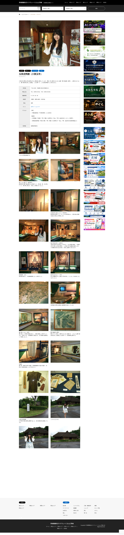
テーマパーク (66, 508)
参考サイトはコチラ (35, 106)
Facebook (21, 517)
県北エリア (71, 2)
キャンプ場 (97, 508)
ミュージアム (35, 70)
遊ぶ (64, 512)
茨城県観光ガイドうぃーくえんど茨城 (62, 523)
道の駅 (64, 505)
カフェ (96, 510)
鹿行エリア (85, 2)
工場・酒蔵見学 (87, 505)
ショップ (86, 508)
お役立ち (65, 510)
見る (41, 70)
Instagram (19, 517)
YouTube (19, 533)
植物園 (74, 508)
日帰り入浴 (75, 510)
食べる (85, 512)
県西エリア (98, 2)
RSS (19, 534)
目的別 (104, 2)
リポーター (65, 515)
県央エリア (78, 2)
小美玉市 (21, 70)
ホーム (66, 2)
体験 (96, 505)
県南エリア (92, 2)
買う (85, 510)
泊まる (74, 512)
